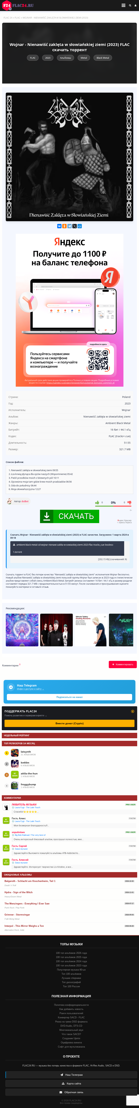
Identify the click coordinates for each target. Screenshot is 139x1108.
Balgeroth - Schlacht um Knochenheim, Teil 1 (30, 881)
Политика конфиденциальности (71, 1005)
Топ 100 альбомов (71, 974)
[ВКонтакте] (59, 226)
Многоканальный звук (71, 1030)
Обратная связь (73, 1092)
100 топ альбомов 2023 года (71, 965)
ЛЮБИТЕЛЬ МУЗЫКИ (24, 804)
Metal (84, 57)
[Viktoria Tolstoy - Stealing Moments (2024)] (91, 630)
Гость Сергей (19, 846)
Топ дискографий (71, 982)
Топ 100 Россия (71, 986)
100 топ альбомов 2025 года (71, 957)
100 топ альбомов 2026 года (71, 953)
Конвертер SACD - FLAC (71, 1017)
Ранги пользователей (71, 1013)
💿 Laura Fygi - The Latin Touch (26, 807)
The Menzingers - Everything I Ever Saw (27, 903)
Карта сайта (73, 1083)
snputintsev (18, 832)
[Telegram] (69, 226)
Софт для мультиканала (71, 1046)
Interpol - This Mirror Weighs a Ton (24, 926)
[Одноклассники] (64, 226)
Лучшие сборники (71, 978)
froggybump (28, 784)
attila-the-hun (29, 773)
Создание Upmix (71, 1038)
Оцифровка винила (71, 1042)
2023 (47, 57)
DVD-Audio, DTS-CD (71, 1025)
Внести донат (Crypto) (70, 723)
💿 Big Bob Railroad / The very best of (28, 835)
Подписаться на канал (69, 697)
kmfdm (25, 762)
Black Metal (103, 57)
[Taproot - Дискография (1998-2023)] (56, 630)
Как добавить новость (71, 1009)
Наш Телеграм (74, 1074)
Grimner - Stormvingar (17, 914)
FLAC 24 (20, 5)
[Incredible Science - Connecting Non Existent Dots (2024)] (22, 630)
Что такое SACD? (71, 1034)
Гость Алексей (20, 859)
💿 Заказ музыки (20, 849)
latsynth (26, 751)
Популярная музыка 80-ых (71, 969)
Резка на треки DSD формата (71, 1021)
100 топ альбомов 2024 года (71, 961)
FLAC (17, 18)
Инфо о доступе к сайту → (30, 689)
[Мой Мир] (79, 226)
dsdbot (25, 501)
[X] (74, 226)
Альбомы (65, 57)
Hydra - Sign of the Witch (19, 892)
